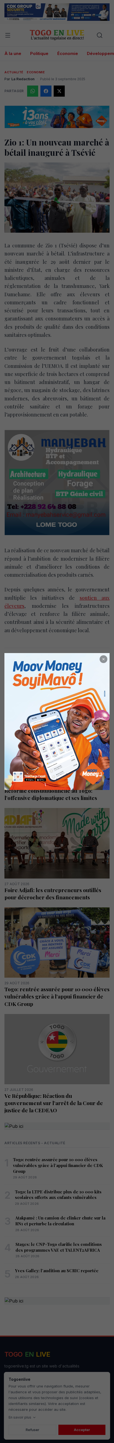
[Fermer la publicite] (103, 659)
